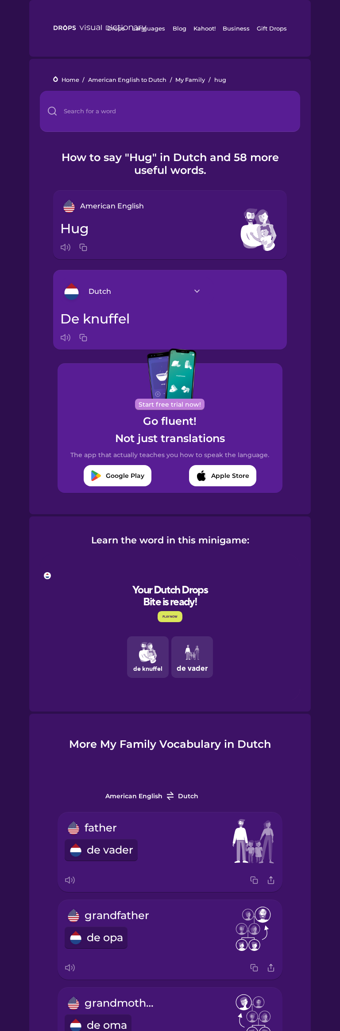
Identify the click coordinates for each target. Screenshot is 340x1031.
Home (70, 80)
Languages (148, 28)
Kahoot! (204, 28)
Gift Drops (272, 28)
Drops (116, 28)
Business (236, 28)
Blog (179, 28)
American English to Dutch (127, 80)
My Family (190, 80)
